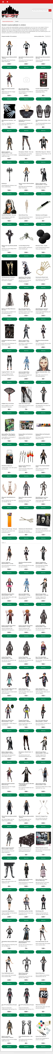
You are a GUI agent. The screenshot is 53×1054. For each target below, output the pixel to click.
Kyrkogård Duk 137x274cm (25, 847)
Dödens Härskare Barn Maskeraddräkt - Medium (7, 752)
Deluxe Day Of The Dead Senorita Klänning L (41, 880)
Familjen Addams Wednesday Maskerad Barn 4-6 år (26, 880)
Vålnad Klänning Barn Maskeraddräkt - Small (41, 784)
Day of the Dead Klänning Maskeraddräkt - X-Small (42, 721)
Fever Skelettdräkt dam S (7, 973)
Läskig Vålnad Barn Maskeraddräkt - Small (41, 626)
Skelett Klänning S (40, 973)
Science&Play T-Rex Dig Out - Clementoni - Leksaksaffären (9, 435)
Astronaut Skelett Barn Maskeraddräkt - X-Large (24, 594)
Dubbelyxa (4, 183)
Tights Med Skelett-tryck (24, 403)
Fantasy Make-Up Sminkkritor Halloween (26, 435)
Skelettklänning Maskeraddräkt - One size (26, 58)
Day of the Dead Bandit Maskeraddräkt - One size (25, 309)
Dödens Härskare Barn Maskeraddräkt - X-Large (41, 184)
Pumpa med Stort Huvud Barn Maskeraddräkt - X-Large (26, 626)
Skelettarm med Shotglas (41, 215)
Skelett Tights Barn (6, 879)
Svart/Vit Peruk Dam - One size (9, 215)
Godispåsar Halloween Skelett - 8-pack (9, 341)
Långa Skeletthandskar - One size (25, 1037)
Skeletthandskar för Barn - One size (43, 121)
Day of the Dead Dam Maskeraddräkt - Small (24, 89)
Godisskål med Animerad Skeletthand (24, 121)
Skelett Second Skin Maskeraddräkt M (23, 974)
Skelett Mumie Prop (23, 215)
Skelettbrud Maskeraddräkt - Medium (25, 563)
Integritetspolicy (48, 1052)
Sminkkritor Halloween (7, 465)
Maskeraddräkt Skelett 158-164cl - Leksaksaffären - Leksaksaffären (26, 784)
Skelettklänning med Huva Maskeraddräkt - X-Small (42, 309)
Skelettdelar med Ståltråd (41, 528)
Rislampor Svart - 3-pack (41, 245)
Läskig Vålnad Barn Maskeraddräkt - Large (7, 658)
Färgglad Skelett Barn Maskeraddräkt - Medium (24, 721)
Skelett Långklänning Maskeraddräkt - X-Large (41, 563)
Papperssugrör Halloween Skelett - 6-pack (25, 466)
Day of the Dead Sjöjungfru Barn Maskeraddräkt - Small (9, 689)
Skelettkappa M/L (40, 911)
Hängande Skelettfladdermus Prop (8, 498)
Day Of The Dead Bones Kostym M (26, 1005)
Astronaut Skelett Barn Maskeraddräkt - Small (24, 372)
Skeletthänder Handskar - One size (9, 121)
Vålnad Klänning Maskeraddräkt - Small (9, 817)
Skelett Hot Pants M (40, 1004)
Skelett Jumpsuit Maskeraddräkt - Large (26, 184)
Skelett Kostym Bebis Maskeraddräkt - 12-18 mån (42, 594)
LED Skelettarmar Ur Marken (8, 277)
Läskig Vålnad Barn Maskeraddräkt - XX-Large (25, 658)
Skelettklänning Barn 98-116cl (26, 911)
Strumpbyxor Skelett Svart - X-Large (26, 752)
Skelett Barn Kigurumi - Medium (43, 151)
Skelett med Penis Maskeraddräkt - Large (7, 152)
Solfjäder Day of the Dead (8, 403)
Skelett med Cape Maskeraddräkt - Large (9, 246)
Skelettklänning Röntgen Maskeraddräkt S (24, 942)
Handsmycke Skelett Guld (42, 277)
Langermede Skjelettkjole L (8, 911)
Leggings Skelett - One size (8, 371)
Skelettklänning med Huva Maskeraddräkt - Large (42, 498)
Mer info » (9, 67)
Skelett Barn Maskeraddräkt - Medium (25, 498)
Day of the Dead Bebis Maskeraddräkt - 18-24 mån (42, 658)
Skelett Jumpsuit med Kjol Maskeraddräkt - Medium (8, 848)
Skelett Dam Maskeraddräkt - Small (8, 89)
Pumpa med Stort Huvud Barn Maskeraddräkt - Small (9, 626)
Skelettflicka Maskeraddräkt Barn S (9, 942)
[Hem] (7, 1)
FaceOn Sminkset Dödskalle (42, 88)
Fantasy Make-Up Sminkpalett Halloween (43, 435)
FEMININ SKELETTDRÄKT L (42, 403)
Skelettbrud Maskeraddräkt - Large (42, 341)
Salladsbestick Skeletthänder (25, 528)
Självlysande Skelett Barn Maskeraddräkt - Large (8, 721)
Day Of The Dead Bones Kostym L (9, 1005)
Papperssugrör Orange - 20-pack (9, 528)
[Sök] (50, 10)
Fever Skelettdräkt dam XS (42, 941)
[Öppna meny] (3, 1)
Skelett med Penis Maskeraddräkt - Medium (7, 1037)
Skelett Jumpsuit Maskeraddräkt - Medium (9, 58)
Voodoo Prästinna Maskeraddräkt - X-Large (7, 563)
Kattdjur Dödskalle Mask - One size (43, 372)
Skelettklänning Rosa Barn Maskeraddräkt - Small (8, 594)
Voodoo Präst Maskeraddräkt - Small (43, 466)
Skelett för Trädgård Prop (41, 816)
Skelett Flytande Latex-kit (42, 847)
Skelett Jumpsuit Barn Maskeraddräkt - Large (24, 341)
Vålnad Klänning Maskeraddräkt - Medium (26, 817)
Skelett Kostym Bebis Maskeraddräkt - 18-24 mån (42, 752)
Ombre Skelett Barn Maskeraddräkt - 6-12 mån (42, 689)
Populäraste (47, 36)
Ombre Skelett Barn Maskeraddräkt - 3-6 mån (24, 689)
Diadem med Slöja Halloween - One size (9, 309)
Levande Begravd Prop (24, 245)
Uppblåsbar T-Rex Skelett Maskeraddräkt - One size (25, 278)
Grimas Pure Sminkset (41, 1036)
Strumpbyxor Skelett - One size (26, 151)
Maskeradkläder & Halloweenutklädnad (10, 12)
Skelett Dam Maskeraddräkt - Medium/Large (8, 784)
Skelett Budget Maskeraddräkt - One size (43, 58)
